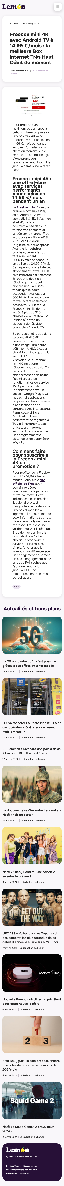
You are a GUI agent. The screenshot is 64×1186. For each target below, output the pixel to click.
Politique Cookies (14, 1166)
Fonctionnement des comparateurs (21, 1169)
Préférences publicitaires (17, 1173)
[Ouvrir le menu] (58, 7)
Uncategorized (31, 23)
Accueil (14, 23)
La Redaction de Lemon (33, 671)
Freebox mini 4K (29, 207)
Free (16, 586)
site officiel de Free (28, 482)
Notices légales (30, 1166)
